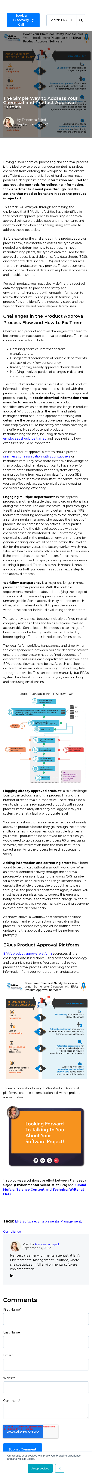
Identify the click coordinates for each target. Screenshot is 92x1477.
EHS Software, (26, 1221)
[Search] (81, 20)
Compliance (12, 1231)
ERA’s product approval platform (27, 954)
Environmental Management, (59, 1221)
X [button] (60, 1468)
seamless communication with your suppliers (36, 456)
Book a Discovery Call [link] (21, 20)
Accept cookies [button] (40, 1468)
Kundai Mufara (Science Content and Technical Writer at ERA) (44, 1189)
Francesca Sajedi (34, 120)
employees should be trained (24, 438)
